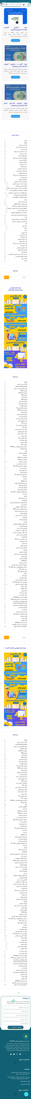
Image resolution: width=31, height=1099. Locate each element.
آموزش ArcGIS (23, 391)
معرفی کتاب (24, 576)
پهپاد (26, 451)
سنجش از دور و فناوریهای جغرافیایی (19, 212)
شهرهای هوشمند (23, 513)
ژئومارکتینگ (24, 500)
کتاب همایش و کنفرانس (22, 248)
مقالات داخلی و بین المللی (21, 584)
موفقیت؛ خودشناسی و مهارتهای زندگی (18, 190)
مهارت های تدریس (23, 595)
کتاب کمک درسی (23, 235)
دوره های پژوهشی (23, 173)
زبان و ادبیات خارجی (22, 202)
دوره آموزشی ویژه (23, 470)
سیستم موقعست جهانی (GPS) (20, 509)
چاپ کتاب (25, 455)
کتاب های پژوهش (23, 241)
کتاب (26, 224)
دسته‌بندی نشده (23, 468)
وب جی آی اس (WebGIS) (21, 622)
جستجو (6, 277)
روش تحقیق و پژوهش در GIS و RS (19, 492)
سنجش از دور (24, 505)
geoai (25, 382)
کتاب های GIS (24, 237)
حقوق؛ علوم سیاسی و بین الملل (20, 158)
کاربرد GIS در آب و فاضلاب (21, 530)
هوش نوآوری (24, 620)
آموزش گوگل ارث (23, 406)
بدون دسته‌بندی (23, 154)
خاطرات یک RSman (22, 459)
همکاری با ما (24, 610)
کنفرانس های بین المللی (21, 548)
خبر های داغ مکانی (23, 462)
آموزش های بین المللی (22, 414)
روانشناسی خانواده (23, 179)
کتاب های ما (24, 543)
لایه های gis (24, 252)
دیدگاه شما (24, 477)
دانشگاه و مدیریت (23, 160)
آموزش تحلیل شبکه (22, 404)
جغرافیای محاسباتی (23, 453)
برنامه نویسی (24, 436)
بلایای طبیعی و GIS (22, 438)
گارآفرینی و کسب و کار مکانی (20, 554)
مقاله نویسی (24, 591)
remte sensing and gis (21, 386)
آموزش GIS (24, 397)
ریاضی (25, 200)
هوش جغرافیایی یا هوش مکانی (20, 614)
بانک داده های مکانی (22, 434)
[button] (23, 4)
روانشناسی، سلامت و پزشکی (20, 182)
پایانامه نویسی (24, 442)
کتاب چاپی (24, 226)
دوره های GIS (24, 167)
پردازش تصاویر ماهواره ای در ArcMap (18, 447)
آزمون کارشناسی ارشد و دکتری (20, 388)
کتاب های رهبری (23, 541)
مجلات (25, 228)
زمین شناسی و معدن (22, 210)
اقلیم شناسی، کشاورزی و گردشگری (19, 206)
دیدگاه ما (25, 479)
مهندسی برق (24, 258)
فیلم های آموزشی (23, 526)
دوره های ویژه (24, 177)
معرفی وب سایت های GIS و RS (20, 582)
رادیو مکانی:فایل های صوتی (21, 483)
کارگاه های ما (24, 537)
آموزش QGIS (24, 399)
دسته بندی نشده (23, 164)
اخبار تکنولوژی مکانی (22, 421)
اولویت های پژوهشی (22, 431)
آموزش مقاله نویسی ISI (22, 408)
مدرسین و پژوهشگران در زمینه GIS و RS (18, 567)
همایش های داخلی (23, 607)
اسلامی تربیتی (24, 149)
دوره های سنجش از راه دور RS (20, 175)
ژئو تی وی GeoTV (23, 498)
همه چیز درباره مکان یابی (21, 612)
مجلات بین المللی (23, 563)
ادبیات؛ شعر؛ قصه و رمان (21, 147)
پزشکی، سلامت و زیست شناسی (20, 184)
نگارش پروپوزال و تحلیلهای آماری (19, 197)
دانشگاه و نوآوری (23, 162)
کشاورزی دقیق (24, 545)
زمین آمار (25, 494)
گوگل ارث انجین (23, 558)
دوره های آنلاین (23, 472)
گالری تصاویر (24, 556)
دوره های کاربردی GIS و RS (21, 475)
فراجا (26, 217)
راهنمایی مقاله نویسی (22, 490)
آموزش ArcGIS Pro (22, 393)
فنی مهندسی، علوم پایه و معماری (19, 221)
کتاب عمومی (24, 233)
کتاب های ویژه (24, 246)
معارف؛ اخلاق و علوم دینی (21, 256)
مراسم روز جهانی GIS (22, 571)
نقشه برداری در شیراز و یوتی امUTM (19, 599)
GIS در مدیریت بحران (22, 384)
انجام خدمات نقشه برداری (21, 429)
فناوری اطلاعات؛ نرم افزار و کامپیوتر (19, 219)
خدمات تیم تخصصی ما (22, 464)
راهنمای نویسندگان (23, 485)
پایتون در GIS (24, 444)
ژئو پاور (25, 496)
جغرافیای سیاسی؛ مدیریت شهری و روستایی (17, 208)
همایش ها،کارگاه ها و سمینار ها (20, 605)
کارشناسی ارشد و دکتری (22, 535)
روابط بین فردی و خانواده (21, 186)
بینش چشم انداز (23, 440)
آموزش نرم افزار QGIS (22, 410)
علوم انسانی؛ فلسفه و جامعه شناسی (19, 215)
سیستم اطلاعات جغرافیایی (21, 507)
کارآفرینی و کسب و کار (22, 528)
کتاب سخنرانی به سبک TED (21, 539)
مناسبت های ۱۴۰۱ (23, 593)
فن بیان (25, 522)
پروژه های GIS (24, 449)
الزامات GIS (24, 427)
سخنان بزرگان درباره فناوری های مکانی (18, 502)
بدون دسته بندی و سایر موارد (20, 151)
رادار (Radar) (24, 481)
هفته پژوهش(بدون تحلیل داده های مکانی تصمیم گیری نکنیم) (20, 602)
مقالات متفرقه (24, 586)
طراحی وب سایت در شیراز (21, 515)
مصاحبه (25, 573)
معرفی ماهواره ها (23, 578)
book (26, 141)
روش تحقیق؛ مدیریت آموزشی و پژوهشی (18, 193)
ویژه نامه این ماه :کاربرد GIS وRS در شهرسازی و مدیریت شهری (19, 625)
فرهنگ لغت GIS (23, 520)
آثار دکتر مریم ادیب (23, 145)
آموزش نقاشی (24, 412)
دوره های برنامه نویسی (22, 171)
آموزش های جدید (23, 416)
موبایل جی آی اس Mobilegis (20, 597)
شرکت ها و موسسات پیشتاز (21, 511)
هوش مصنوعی (23, 616)
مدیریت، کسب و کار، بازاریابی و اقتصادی (18, 254)
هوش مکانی (24, 618)
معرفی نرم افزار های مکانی (21, 580)
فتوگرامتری (24, 518)
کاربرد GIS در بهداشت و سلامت (20, 533)
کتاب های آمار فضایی (22, 239)
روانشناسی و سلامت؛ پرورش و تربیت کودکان (17, 188)
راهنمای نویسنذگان (23, 487)
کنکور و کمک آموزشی (22, 250)
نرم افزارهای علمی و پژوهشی (20, 195)
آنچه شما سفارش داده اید (21, 419)
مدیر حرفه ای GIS (23, 569)
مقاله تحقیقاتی (24, 588)
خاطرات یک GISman (22, 457)
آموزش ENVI (24, 395)
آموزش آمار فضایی (23, 401)
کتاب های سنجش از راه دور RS (20, 243)
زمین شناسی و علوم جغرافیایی (20, 204)
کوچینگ (25, 550)
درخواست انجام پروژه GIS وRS (20, 466)
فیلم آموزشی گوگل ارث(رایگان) (20, 524)
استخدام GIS (24, 423)
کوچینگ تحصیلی (23, 552)
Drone (25, 143)
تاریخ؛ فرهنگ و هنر (22, 156)
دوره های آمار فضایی (22, 169)
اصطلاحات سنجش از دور (21, 425)
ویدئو (26, 261)
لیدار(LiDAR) (24, 561)
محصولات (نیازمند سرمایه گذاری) (19, 565)
